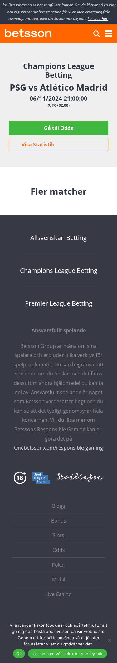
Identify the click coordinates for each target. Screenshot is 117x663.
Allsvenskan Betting (58, 238)
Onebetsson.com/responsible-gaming (58, 447)
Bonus (58, 520)
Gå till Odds (58, 128)
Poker (59, 564)
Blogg (58, 505)
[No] (109, 640)
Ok (19, 653)
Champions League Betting (58, 270)
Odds (58, 550)
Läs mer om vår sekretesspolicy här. (67, 653)
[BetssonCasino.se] (28, 32)
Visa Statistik (38, 144)
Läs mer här (98, 18)
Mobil (58, 579)
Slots (58, 535)
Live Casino (59, 594)
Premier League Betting (58, 303)
